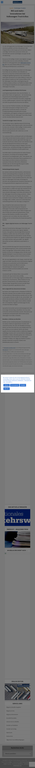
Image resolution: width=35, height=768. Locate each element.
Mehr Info (6, 388)
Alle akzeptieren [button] (14, 385)
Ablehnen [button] (6, 385)
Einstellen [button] (23, 385)
